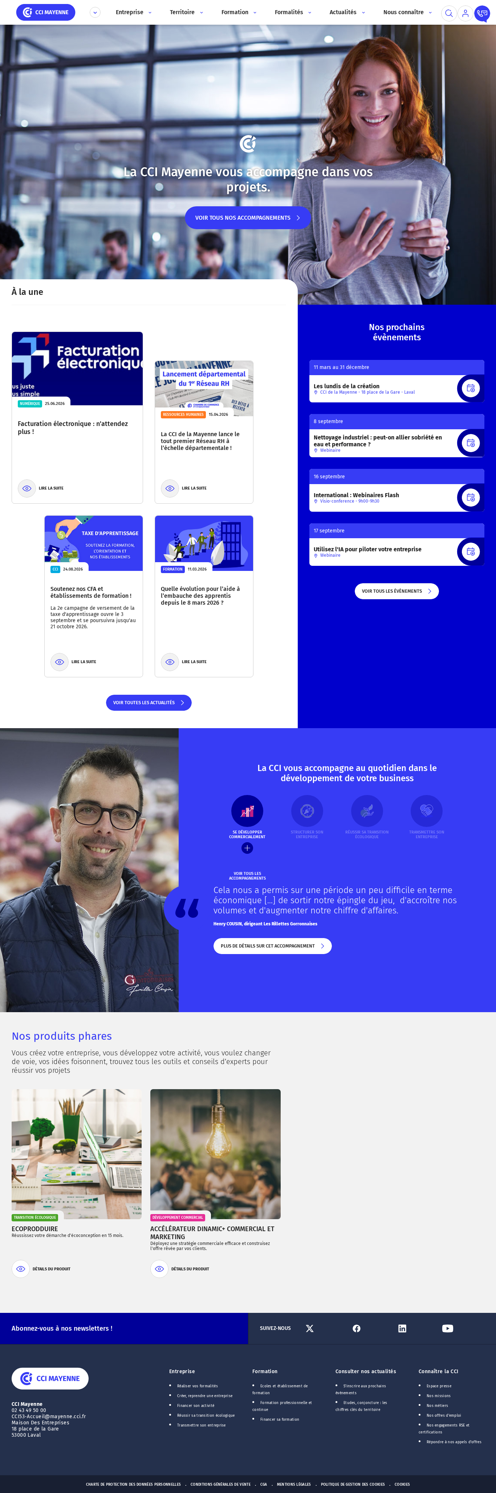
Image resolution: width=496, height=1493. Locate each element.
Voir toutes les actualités (144, 705)
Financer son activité (195, 1406)
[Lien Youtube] (461, 1328)
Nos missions (439, 1396)
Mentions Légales (294, 1484)
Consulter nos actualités (366, 1371)
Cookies (402, 1484)
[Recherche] (449, 13)
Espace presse (439, 1386)
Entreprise (182, 1371)
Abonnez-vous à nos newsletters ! (62, 1328)
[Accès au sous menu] (149, 12)
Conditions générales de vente (221, 1484)
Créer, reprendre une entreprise (204, 1396)
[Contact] (482, 13)
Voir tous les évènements (391, 593)
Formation (265, 1371)
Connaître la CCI (439, 1371)
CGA (263, 1484)
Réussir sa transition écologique (206, 1415)
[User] (465, 13)
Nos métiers (437, 1406)
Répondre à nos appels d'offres (454, 1442)
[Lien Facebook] (370, 1328)
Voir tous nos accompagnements (242, 221)
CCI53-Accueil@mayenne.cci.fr (49, 1416)
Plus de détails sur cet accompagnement (267, 948)
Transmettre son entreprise (201, 1425)
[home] (46, 11)
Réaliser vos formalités (197, 1386)
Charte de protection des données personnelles (133, 1484)
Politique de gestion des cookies (353, 1484)
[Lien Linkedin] (416, 1328)
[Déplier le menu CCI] (95, 12)
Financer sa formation (279, 1419)
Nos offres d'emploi (444, 1415)
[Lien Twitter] (325, 1328)
